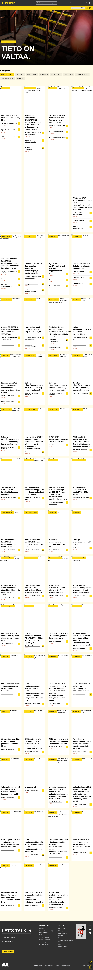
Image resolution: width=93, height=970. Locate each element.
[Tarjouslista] (90, 8)
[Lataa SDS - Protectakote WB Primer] (91, 345)
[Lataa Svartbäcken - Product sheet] (91, 498)
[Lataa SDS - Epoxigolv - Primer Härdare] (19, 129)
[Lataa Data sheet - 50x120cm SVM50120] (67, 393)
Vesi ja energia (43, 942)
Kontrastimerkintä (82, 74)
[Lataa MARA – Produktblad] (67, 274)
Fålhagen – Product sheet (8, 549)
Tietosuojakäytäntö (37, 965)
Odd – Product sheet (6, 643)
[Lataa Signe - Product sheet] (67, 641)
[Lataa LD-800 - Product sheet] (43, 790)
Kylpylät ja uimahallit (44, 937)
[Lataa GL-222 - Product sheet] (91, 752)
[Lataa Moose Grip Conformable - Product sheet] (67, 502)
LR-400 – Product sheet (7, 850)
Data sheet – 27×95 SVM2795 (80, 393)
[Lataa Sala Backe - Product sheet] (43, 596)
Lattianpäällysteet (7, 78)
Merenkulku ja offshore (45, 944)
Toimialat (4, 8)
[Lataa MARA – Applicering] (67, 286)
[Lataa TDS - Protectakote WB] (19, 402)
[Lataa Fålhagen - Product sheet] (19, 550)
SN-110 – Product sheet (7, 905)
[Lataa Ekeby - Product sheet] (43, 452)
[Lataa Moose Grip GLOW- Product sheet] (43, 498)
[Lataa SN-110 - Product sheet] (19, 905)
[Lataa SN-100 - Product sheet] (43, 905)
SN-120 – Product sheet (79, 852)
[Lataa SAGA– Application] (91, 284)
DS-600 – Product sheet (79, 804)
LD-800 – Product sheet (31, 790)
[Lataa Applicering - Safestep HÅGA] (67, 126)
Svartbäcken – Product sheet (81, 497)
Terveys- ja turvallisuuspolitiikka (62, 965)
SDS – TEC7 (76, 547)
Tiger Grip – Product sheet (56, 444)
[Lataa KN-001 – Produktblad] (67, 348)
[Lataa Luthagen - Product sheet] (43, 550)
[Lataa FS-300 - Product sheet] (43, 855)
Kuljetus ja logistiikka (44, 939)
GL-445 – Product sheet (7, 749)
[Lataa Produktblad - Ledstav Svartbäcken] (43, 148)
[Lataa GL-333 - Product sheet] (67, 747)
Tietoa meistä (64, 3)
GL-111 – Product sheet (7, 797)
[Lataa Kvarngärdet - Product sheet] (19, 598)
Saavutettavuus (32, 74)
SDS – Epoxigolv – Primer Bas (9, 136)
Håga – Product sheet (79, 595)
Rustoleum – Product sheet (32, 646)
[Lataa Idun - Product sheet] (67, 704)
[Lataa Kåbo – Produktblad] (91, 221)
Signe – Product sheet (55, 641)
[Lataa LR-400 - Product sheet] (19, 850)
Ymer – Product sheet (7, 694)
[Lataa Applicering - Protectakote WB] (91, 338)
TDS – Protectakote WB (7, 401)
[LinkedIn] (90, 933)
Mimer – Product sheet (79, 648)
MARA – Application (54, 279)
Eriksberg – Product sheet (56, 595)
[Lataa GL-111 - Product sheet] (19, 797)
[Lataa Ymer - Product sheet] (19, 694)
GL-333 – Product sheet (55, 746)
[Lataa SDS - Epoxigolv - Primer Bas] (19, 137)
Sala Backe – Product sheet (32, 595)
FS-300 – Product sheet (31, 854)
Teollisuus (41, 928)
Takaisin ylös (86, 965)
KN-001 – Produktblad (55, 347)
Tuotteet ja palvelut (17, 8)
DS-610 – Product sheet (55, 802)
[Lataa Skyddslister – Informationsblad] (67, 340)
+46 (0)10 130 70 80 (9, 937)
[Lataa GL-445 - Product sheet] (19, 749)
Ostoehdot (60, 937)
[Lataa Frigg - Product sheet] (91, 694)
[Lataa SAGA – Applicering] (91, 278)
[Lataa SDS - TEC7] (91, 548)
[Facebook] (90, 929)
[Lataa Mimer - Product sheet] (91, 648)
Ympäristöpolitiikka (48, 965)
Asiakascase (47, 8)
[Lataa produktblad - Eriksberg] (19, 345)
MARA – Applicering (54, 285)
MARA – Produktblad (54, 274)
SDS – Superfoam (54, 549)
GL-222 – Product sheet (79, 751)
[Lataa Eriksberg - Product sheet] (67, 596)
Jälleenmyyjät (74, 3)
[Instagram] (90, 925)
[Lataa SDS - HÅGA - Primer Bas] (67, 132)
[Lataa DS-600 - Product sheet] (91, 804)
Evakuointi (20, 78)
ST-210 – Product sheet (55, 857)
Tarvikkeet (19, 74)
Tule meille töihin (62, 946)
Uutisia (59, 944)
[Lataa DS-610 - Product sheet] (67, 802)
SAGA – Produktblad (78, 271)
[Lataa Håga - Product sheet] (91, 596)
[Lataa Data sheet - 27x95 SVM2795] (91, 393)
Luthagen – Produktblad (31, 284)
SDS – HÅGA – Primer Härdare (57, 137)
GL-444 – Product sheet (31, 751)
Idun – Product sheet (54, 703)
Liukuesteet (44, 74)
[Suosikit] (87, 8)
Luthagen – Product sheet (32, 549)
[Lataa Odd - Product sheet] (19, 644)
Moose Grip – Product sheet (32, 703)
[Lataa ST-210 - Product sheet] (67, 857)
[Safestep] (17, 3)
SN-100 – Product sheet (31, 905)
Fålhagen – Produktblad (7, 278)
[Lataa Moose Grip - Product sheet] (43, 704)
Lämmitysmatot (68, 74)
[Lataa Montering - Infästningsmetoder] (43, 140)
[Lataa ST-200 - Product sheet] (67, 908)
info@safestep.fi (8, 941)
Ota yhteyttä (83, 3)
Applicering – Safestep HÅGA (57, 125)
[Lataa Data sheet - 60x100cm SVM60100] (19, 447)
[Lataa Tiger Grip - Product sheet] (67, 445)
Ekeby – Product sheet (31, 451)
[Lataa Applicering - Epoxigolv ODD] (19, 123)
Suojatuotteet (55, 74)
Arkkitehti (41, 935)
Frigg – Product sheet (79, 694)
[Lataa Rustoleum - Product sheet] (43, 646)
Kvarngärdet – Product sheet (9, 597)
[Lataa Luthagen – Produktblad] (43, 284)
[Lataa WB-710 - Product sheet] (19, 396)
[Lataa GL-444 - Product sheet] (43, 752)
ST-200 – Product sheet (55, 907)
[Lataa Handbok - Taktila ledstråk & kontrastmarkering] (43, 133)
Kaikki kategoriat (7, 74)
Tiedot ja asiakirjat (33, 8)
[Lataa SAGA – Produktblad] (91, 272)
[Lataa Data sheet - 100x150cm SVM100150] (43, 393)
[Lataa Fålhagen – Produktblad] (19, 279)
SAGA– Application (78, 283)
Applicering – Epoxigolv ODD (9, 123)
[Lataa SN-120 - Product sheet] (91, 853)
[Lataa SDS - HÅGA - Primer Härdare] (67, 138)
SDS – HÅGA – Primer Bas (56, 131)
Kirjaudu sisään (78, 8)
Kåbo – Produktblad (78, 220)
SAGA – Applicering (78, 277)
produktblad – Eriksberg (8, 345)
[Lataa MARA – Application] (67, 280)
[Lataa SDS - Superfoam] (67, 550)
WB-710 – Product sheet (7, 395)
